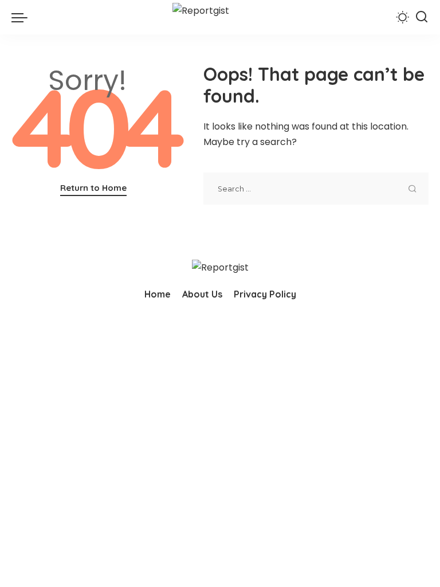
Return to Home (93, 187)
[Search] (422, 17)
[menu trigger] (22, 17)
